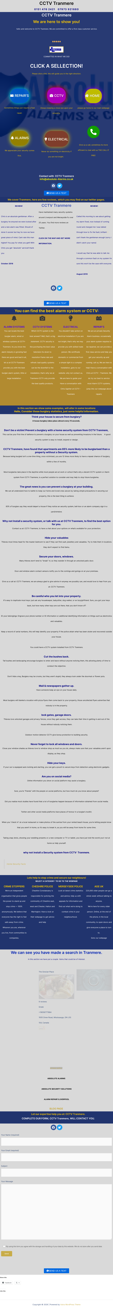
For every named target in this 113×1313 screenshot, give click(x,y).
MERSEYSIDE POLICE (70, 886)
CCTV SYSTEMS (42, 326)
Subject (4, 1166)
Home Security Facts (16, 864)
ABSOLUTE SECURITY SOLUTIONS (56, 1089)
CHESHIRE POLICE (42, 886)
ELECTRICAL (70, 326)
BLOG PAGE (57, 1108)
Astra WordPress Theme (70, 1304)
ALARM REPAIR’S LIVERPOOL (56, 1099)
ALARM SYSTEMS (14, 326)
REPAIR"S (98, 326)
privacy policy (56, 1068)
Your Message (7, 1181)
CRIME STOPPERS (14, 886)
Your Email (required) (10, 1150)
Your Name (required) (10, 1135)
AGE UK (98, 886)
